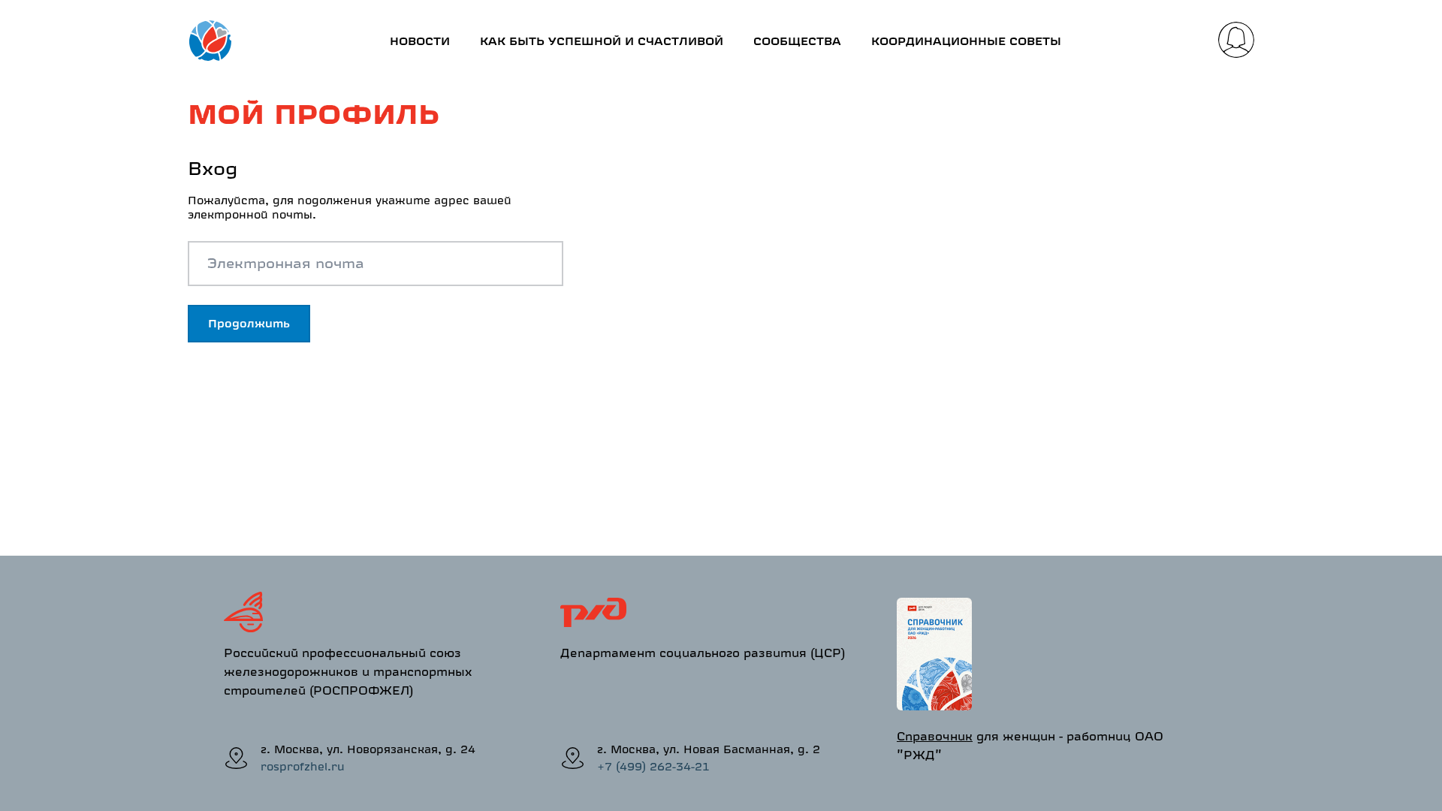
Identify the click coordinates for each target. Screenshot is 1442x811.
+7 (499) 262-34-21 (653, 766)
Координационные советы (966, 41)
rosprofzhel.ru (303, 766)
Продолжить (249, 323)
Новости (420, 41)
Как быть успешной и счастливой (601, 41)
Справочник (935, 736)
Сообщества (797, 41)
